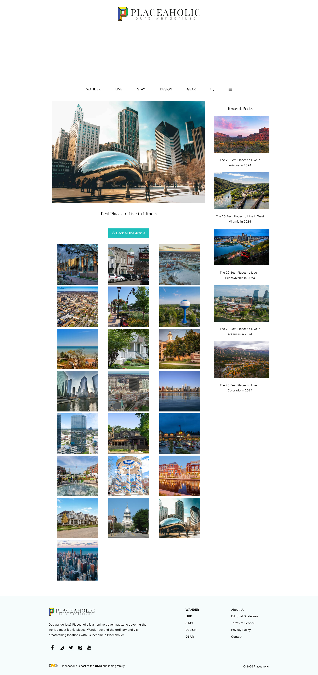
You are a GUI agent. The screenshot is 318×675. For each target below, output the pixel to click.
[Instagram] (61, 648)
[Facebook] (52, 648)
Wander (93, 89)
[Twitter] (71, 648)
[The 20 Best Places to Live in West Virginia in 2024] (241, 191)
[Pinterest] (80, 648)
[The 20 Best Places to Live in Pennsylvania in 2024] (241, 248)
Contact (236, 636)
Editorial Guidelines (244, 616)
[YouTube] (89, 648)
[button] (212, 89)
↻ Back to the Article (128, 233)
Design (166, 89)
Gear (191, 89)
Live (118, 89)
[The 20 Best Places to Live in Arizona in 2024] (241, 135)
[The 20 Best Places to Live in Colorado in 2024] (241, 360)
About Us (237, 609)
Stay (141, 89)
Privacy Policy (241, 630)
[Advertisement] (159, 55)
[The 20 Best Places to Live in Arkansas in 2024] (241, 304)
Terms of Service (243, 623)
